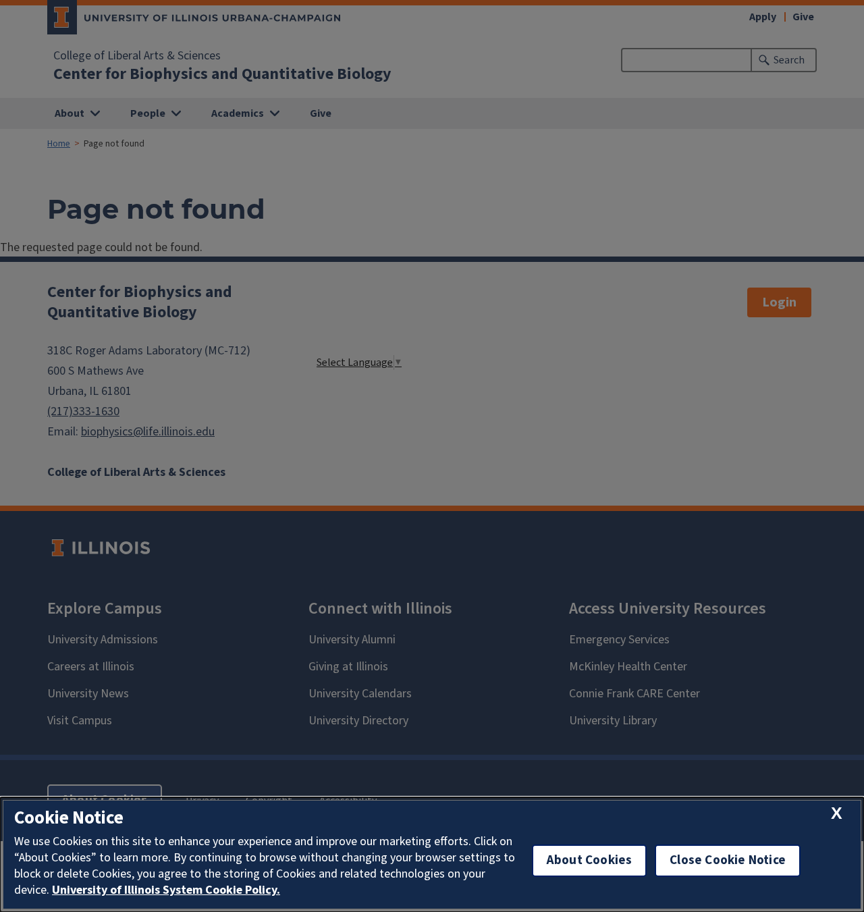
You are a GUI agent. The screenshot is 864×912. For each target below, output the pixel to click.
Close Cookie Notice (728, 860)
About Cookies (589, 860)
